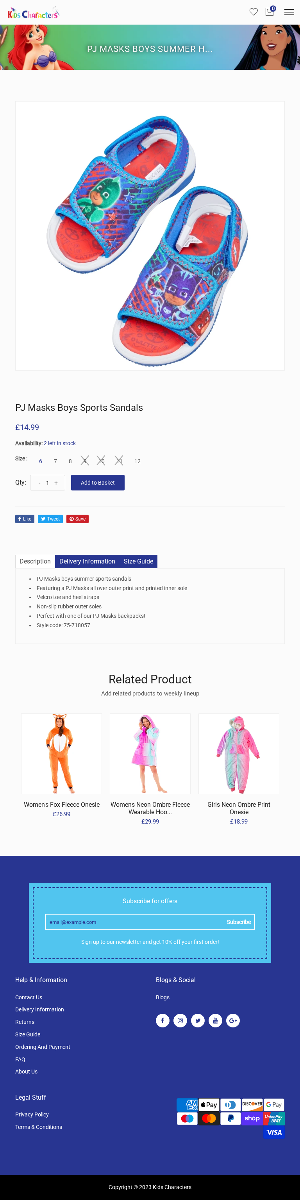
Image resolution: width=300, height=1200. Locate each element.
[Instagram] (180, 1020)
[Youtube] (215, 1020)
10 (101, 461)
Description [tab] (35, 561)
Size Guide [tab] (138, 561)
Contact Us (28, 997)
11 (119, 461)
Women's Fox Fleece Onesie (62, 804)
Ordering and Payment (42, 1047)
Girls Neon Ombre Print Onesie (238, 808)
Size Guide (27, 1034)
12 (137, 461)
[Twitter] (198, 1020)
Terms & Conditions (38, 1127)
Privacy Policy (32, 1114)
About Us (26, 1071)
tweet (53, 519)
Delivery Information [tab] (87, 561)
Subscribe (239, 922)
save (80, 519)
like (27, 519)
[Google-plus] (233, 1020)
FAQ (20, 1059)
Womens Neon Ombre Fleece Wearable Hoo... (150, 808)
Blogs (163, 997)
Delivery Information (39, 1009)
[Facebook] (163, 1020)
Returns (24, 1022)
